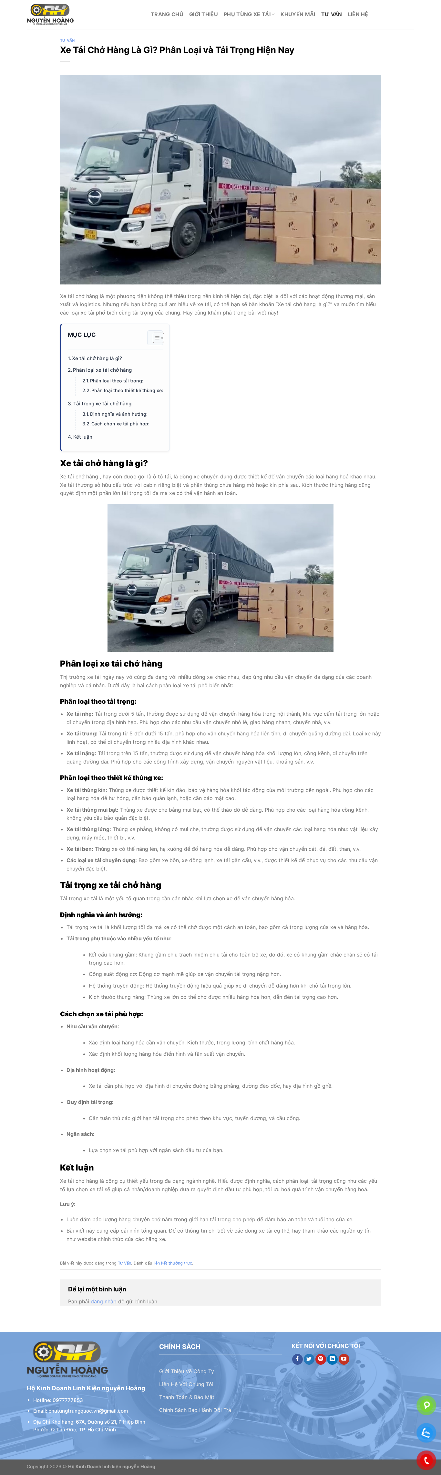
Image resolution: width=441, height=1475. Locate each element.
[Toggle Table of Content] (155, 337)
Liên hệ (358, 14)
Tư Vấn (331, 14)
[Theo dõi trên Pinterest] (320, 1359)
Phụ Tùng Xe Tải (247, 14)
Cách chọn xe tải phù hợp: (120, 423)
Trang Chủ (167, 14)
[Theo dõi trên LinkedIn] (332, 1359)
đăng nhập (104, 1301)
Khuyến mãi (298, 14)
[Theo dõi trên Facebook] (297, 1359)
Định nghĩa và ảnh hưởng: (119, 414)
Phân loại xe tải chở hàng (102, 370)
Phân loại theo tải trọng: (116, 380)
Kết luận (82, 437)
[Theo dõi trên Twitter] (309, 1359)
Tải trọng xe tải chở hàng (102, 404)
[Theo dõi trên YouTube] (344, 1359)
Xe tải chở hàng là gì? (97, 358)
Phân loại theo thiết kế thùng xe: (127, 390)
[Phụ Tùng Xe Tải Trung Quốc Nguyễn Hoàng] (84, 14)
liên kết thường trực (172, 1263)
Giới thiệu (203, 14)
